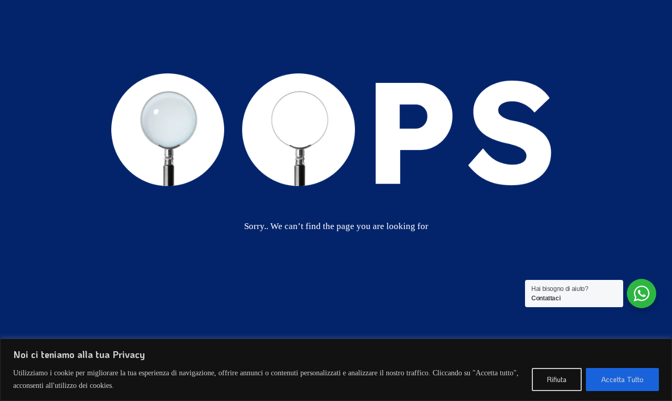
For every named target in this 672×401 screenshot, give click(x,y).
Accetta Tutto (622, 379)
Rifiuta (556, 379)
